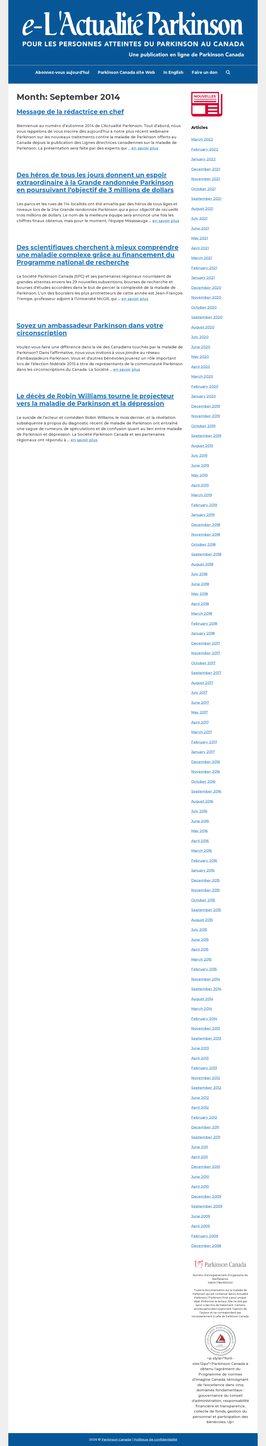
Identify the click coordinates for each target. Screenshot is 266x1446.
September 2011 (205, 1137)
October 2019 (203, 426)
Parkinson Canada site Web (126, 72)
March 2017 (201, 732)
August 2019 (202, 446)
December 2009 (206, 1196)
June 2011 (199, 1147)
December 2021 (205, 169)
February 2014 (204, 1019)
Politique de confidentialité (155, 1439)
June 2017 (200, 702)
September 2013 (206, 1038)
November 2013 (205, 1028)
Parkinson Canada (116, 1439)
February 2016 (204, 860)
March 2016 (201, 851)
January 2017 (203, 752)
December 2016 (205, 762)
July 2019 (199, 455)
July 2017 (199, 692)
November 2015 (205, 890)
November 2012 (205, 1078)
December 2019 (205, 406)
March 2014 (201, 1009)
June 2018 (200, 584)
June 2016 (200, 821)
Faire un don (204, 72)
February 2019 (204, 505)
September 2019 (206, 436)
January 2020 (203, 396)
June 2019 (200, 465)
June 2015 (200, 940)
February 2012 (204, 1117)
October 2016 (203, 781)
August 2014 (202, 999)
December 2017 (205, 643)
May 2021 (199, 238)
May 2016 (199, 831)
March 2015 (201, 959)
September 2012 (206, 1088)
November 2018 (205, 534)
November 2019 (205, 416)
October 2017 (203, 663)
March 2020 (202, 376)
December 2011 (205, 1127)
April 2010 (200, 1186)
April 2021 (200, 248)
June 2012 (200, 1098)
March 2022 (202, 139)
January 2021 (203, 278)
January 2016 (203, 870)
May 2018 (199, 594)
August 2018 (202, 564)
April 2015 (199, 949)
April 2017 (200, 722)
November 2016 (205, 771)
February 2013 (204, 1068)
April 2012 (200, 1107)
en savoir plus (144, 148)
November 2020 (206, 297)
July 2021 (199, 218)
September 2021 (206, 199)
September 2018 (206, 554)
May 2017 (199, 712)
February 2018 (204, 623)
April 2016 (200, 841)
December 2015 (205, 880)
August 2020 (202, 327)
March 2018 (201, 613)
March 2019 (201, 495)
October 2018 (203, 544)
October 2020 (204, 307)
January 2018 (203, 633)
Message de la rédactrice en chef (70, 112)
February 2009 (204, 1236)
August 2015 (202, 920)
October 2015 (203, 900)
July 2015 (199, 930)
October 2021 (203, 189)
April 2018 (200, 604)
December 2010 (205, 1167)
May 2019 (199, 475)
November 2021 (205, 179)
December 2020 (206, 288)
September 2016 (206, 791)
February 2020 (204, 386)
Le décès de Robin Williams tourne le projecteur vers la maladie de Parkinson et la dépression (95, 399)
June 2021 (200, 228)
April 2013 (200, 1058)
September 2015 (206, 910)
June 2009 (200, 1216)
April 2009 (200, 1226)
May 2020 (200, 357)
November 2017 (205, 653)
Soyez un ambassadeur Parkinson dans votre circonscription (90, 329)
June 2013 (200, 1048)
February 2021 (204, 268)
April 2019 (200, 485)
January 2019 (203, 515)
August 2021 (202, 209)
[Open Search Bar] (228, 72)
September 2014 (206, 989)
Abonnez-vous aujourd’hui (62, 72)
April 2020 (200, 367)
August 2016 (202, 801)
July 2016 (199, 811)
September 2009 (206, 1206)
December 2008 (206, 1246)
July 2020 (199, 337)
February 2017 (204, 742)
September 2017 (206, 673)
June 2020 (200, 347)
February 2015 (204, 969)
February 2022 (204, 149)
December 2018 (205, 525)
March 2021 (201, 258)
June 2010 (200, 1177)
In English (173, 72)
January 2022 (203, 159)
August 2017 (202, 683)
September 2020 (206, 317)
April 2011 (199, 1157)
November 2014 (205, 979)
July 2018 (199, 574)
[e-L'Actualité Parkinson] (133, 32)
